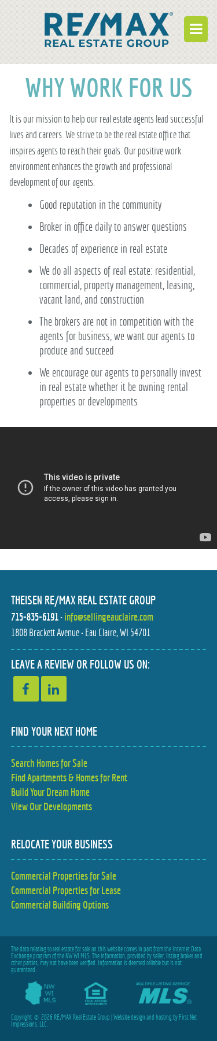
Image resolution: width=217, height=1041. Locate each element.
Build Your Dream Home (50, 792)
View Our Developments (51, 806)
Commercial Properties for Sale (63, 876)
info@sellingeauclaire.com (108, 617)
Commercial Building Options (60, 905)
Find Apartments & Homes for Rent (69, 777)
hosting (164, 1017)
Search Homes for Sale (49, 763)
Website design (129, 1017)
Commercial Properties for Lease (66, 890)
